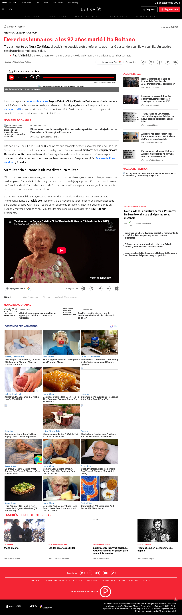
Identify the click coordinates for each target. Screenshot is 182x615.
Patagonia (133, 580)
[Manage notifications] (176, 599)
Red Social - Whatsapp (113, 573)
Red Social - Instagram (97, 573)
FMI (46, 2)
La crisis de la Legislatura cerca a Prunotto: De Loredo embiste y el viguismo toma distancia (150, 214)
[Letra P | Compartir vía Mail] (175, 62)
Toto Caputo (57, 2)
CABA (71, 580)
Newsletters (146, 16)
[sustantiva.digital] (46, 607)
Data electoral (88, 16)
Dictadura (47, 297)
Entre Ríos (92, 580)
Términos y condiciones (145, 611)
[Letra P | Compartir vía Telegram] (167, 62)
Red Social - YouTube (105, 573)
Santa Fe (80, 580)
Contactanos (71, 573)
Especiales (58, 16)
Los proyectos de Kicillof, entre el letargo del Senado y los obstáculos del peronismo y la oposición (151, 254)
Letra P (10, 26)
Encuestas (119, 16)
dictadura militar (13, 109)
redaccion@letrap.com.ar (165, 608)
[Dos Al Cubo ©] (13, 607)
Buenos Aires (60, 580)
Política (21, 26)
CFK (38, 2)
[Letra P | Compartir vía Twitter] (151, 62)
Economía (47, 580)
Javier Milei (26, 2)
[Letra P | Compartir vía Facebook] (159, 62)
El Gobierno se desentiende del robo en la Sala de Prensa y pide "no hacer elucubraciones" (148, 245)
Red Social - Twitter (82, 573)
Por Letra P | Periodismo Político (18, 62)
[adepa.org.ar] (33, 607)
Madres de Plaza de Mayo (65, 297)
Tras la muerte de (26, 46)
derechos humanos (37, 101)
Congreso (146, 580)
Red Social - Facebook (90, 573)
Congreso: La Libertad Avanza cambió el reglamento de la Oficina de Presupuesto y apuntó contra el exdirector (151, 235)
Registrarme (171, 9)
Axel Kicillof (73, 2)
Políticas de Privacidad (166, 611)
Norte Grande (118, 580)
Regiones (32, 16)
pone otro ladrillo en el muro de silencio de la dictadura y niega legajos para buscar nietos (73, 55)
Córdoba (104, 580)
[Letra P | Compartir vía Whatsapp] (143, 62)
